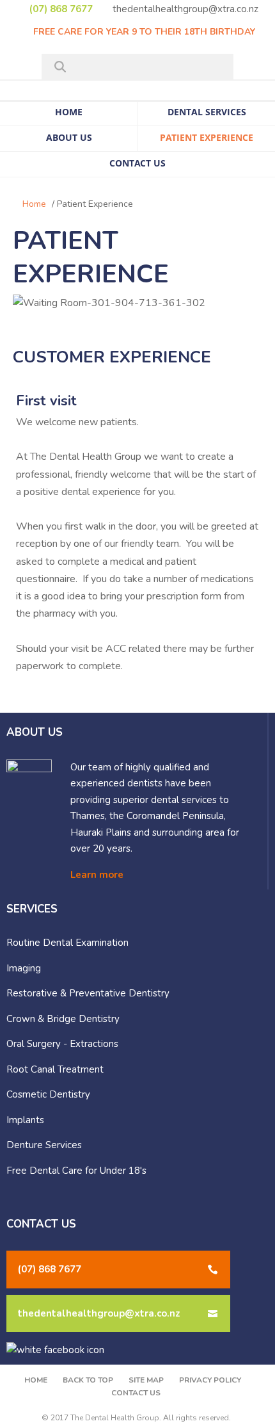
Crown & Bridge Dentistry (63, 1018)
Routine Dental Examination (67, 942)
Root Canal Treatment (55, 1069)
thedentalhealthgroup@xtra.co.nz (184, 9)
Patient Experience (206, 137)
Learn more (96, 874)
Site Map (146, 1380)
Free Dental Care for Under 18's (76, 1170)
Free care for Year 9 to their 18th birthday (143, 32)
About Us (69, 137)
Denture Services (44, 1145)
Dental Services (207, 112)
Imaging (23, 968)
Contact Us (137, 163)
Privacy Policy (210, 1380)
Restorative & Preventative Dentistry (87, 993)
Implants (25, 1120)
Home (68, 112)
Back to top (88, 1380)
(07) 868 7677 (60, 9)
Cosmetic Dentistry (48, 1094)
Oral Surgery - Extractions (62, 1043)
